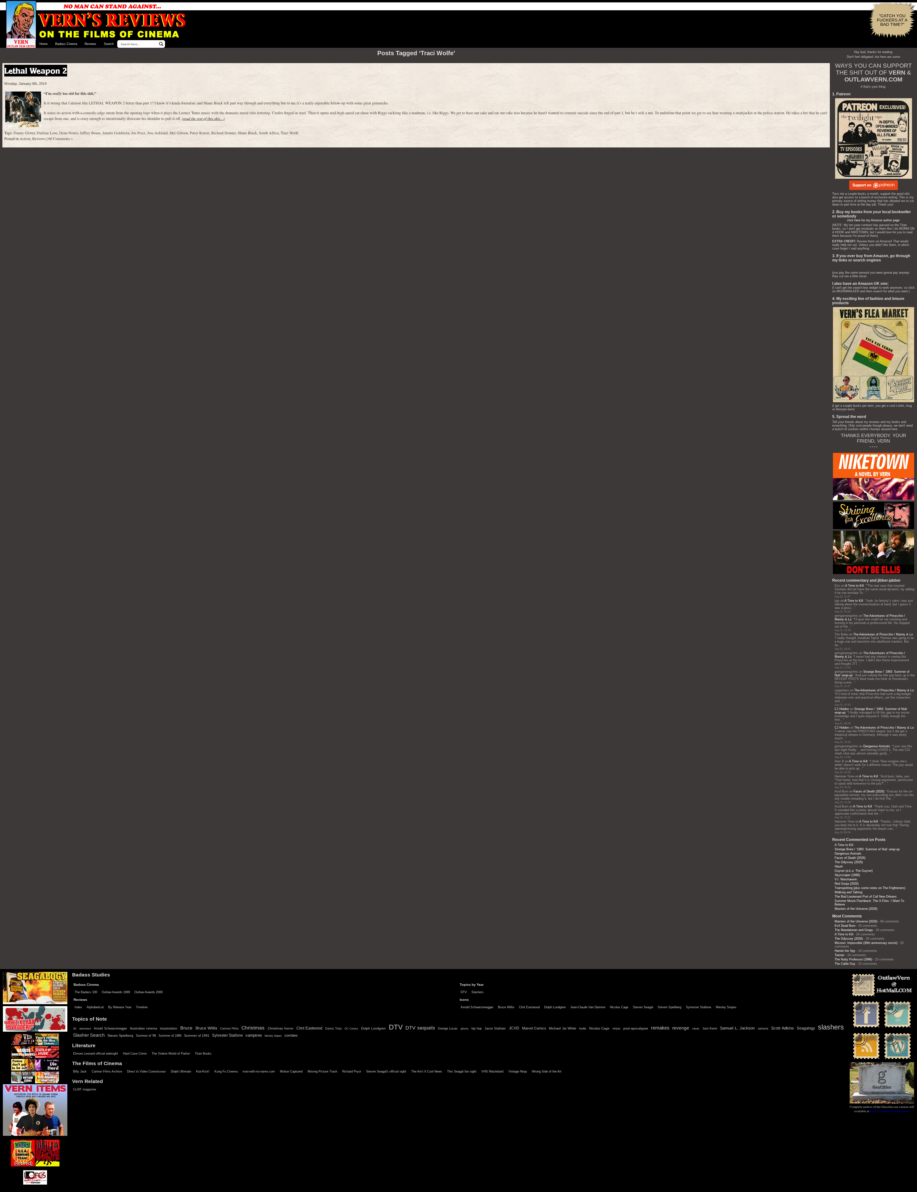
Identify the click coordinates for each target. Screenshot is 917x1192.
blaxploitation (168, 1028)
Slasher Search (89, 1035)
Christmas (253, 1028)
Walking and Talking (848, 892)
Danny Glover (24, 132)
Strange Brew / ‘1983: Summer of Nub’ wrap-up (867, 849)
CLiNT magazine (84, 1089)
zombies (291, 1035)
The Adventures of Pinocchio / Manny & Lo (883, 634)
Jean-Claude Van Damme (587, 1007)
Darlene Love (47, 132)
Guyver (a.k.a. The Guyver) (854, 870)
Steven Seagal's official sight (386, 1071)
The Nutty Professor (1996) (853, 959)
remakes (660, 1027)
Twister (839, 955)
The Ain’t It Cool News (426, 1071)
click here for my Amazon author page (873, 220)
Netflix (582, 1028)
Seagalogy (806, 1028)
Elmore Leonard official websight (95, 1053)
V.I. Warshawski (846, 879)
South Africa (269, 132)
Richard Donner (223, 132)
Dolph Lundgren (555, 1007)
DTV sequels (420, 1027)
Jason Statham (495, 1028)
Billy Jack (80, 1071)
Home (43, 44)
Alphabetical (95, 1007)
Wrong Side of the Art (546, 1071)
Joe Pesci (138, 132)
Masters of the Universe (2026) (856, 908)
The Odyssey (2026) (849, 862)
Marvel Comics (534, 1028)
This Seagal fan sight (461, 1071)
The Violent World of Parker (171, 1053)
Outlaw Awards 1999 (116, 992)
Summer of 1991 (196, 1035)
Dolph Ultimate (181, 1071)
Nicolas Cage (619, 1007)
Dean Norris (68, 132)
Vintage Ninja (517, 1071)
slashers (831, 1027)
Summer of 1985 (170, 1035)
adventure (85, 1028)
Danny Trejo (333, 1028)
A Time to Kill (854, 585)
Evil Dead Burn (845, 925)
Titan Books (203, 1053)
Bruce (186, 1027)
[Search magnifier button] (161, 44)
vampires (253, 1035)
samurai (763, 1028)
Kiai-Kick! (202, 1071)
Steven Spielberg (669, 1007)
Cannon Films (229, 1028)
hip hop (476, 1028)
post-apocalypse (635, 1028)
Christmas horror (280, 1028)
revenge (680, 1027)
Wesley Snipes (726, 1007)
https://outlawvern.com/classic (890, 1111)
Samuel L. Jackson (737, 1028)
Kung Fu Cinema (226, 1071)
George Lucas (448, 1028)
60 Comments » (60, 138)
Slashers (477, 992)
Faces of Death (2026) (868, 791)
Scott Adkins (782, 1028)
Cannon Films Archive (107, 1071)
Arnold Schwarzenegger (477, 1007)
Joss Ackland (157, 132)
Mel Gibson (179, 132)
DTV (464, 992)
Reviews (90, 44)
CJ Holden (842, 709)
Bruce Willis (506, 1007)
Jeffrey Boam (90, 132)
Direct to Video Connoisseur (146, 1071)
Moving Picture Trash (322, 1071)
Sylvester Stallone (698, 1007)
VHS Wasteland (492, 1071)
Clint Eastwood (529, 1007)
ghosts (465, 1028)
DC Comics (351, 1028)
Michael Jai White (562, 1028)
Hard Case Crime (135, 1053)
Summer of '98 (146, 1035)
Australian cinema (143, 1028)
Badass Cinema (66, 44)
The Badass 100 (86, 992)
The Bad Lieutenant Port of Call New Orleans (866, 896)
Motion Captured (291, 1071)
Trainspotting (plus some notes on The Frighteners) (870, 888)
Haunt (839, 866)
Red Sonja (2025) (846, 883)
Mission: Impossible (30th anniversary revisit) (866, 943)
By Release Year (119, 1007)
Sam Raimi (710, 1028)
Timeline (142, 1007)
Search (109, 44)
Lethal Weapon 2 (35, 71)
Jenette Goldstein (115, 132)
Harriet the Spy (845, 951)
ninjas (616, 1028)
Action (25, 138)
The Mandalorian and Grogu (854, 930)
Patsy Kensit (199, 132)
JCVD (514, 1028)
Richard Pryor (351, 1071)
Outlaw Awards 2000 (148, 992)
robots (695, 1028)
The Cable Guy (845, 963)
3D (74, 1028)
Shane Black (247, 132)
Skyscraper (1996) (847, 875)
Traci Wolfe (290, 132)
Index (78, 1007)
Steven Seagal (643, 1007)
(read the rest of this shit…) (203, 118)
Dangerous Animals (876, 746)
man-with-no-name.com (259, 1071)
